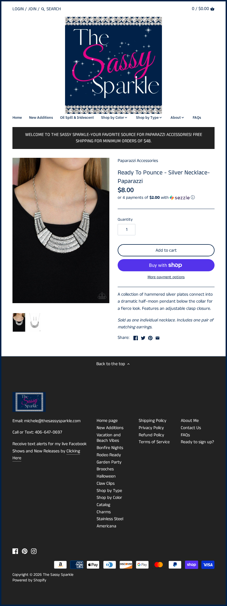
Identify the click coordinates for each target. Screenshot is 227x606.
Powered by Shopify (29, 580)
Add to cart (166, 250)
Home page (107, 420)
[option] (18, 322)
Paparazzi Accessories (138, 161)
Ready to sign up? (197, 442)
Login (18, 9)
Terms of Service (154, 442)
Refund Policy (151, 435)
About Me (190, 420)
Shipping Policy (152, 420)
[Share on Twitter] (143, 337)
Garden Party (109, 462)
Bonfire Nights (110, 448)
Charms (104, 512)
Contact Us (191, 428)
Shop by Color (109, 497)
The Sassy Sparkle (58, 574)
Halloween (106, 476)
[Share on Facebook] (135, 337)
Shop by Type (109, 491)
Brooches (105, 469)
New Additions (110, 428)
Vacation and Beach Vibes (109, 438)
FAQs (185, 435)
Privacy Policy (151, 428)
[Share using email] (157, 337)
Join (32, 9)
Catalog (103, 505)
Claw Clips (106, 483)
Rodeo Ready (109, 455)
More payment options (166, 277)
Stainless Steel (110, 519)
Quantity (125, 219)
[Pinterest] (24, 551)
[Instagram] (34, 551)
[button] (166, 197)
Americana (106, 526)
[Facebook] (15, 551)
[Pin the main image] (150, 337)
